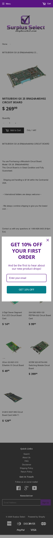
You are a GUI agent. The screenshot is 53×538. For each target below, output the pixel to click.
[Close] (47, 240)
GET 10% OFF (26, 289)
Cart (49, 3)
